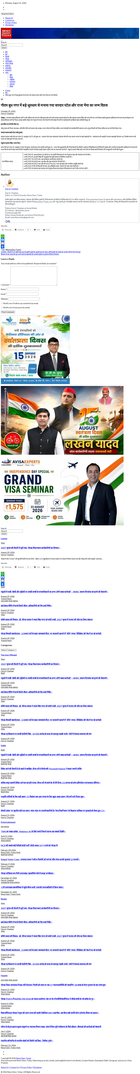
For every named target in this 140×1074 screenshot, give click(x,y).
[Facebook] (70, 240)
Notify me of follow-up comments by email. (20, 303)
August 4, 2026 (7, 1003)
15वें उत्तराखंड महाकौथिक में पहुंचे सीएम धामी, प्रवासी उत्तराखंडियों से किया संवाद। (32, 887)
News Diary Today (23, 1058)
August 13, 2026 (8, 815)
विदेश (11, 86)
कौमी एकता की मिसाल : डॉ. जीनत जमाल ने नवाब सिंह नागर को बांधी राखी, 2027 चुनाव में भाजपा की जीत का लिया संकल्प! (47, 619)
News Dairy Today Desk (10, 852)
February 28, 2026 (8, 850)
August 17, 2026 (8, 801)
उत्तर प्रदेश (4, 601)
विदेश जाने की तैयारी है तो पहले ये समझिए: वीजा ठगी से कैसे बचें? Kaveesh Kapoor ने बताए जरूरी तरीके (41, 768)
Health (4, 975)
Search (3, 42)
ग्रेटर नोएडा (9, 63)
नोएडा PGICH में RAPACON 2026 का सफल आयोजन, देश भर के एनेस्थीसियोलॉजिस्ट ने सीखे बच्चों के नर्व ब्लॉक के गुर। (48, 998)
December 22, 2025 (9, 878)
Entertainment (8, 822)
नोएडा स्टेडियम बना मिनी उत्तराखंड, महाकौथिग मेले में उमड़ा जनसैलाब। (27, 873)
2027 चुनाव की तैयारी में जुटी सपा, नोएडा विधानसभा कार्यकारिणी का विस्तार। (30, 547)
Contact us (9, 20)
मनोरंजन (12, 82)
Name (4, 289)
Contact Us (14, 1067)
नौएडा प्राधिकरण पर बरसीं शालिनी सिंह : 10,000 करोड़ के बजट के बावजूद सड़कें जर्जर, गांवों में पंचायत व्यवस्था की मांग (46, 733)
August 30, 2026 (8, 552)
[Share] (70, 246)
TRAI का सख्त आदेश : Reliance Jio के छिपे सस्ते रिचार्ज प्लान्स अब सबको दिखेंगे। (33, 831)
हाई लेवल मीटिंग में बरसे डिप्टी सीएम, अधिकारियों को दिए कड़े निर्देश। (26, 605)
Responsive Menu (7, 14)
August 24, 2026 (8, 773)
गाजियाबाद (8, 61)
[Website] (9, 221)
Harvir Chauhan (7, 113)
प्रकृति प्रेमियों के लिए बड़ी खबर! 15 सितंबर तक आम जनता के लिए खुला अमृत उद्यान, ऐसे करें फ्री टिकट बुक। (43, 796)
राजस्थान (8, 70)
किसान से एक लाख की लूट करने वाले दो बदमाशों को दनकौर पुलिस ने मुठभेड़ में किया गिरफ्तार (30, 254)
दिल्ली (7, 56)
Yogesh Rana (6, 599)
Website (4, 299)
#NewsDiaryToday (13, 249)
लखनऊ (7, 66)
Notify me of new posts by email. (16, 307)
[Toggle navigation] (2, 40)
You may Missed (9, 655)
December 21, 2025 (9, 892)
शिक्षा (11, 77)
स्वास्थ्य (12, 84)
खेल (11, 75)
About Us (9, 18)
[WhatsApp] (70, 236)
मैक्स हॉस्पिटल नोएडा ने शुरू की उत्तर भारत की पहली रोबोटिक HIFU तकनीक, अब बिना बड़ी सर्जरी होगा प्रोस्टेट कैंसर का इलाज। (50, 1012)
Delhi (3, 745)
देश (6, 54)
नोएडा (7, 59)
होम (6, 52)
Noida (4, 899)
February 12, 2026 (8, 1045)
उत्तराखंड (8, 68)
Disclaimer (9, 25)
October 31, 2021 (8, 111)
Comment (5, 285)
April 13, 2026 (6, 836)
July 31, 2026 (6, 1017)
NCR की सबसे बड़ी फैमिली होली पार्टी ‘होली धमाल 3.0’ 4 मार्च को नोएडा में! (29, 845)
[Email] (6, 221)
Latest (4, 538)
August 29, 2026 (8, 596)
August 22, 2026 (8, 787)
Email (3, 294)
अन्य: (7, 72)
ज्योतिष (12, 79)
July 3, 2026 (6, 1031)
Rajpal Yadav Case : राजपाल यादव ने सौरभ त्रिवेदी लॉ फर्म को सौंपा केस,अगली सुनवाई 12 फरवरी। (40, 859)
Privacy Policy (11, 22)
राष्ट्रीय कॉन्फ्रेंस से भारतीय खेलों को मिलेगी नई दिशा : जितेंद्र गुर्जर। (27, 1040)
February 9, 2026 (8, 864)
